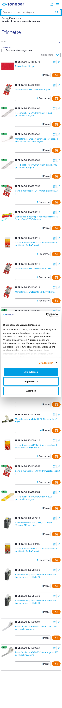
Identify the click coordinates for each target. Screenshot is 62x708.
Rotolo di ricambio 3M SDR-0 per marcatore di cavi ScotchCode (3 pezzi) (36, 549)
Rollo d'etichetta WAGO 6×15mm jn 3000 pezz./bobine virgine (33, 114)
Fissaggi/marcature (11, 18)
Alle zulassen (31, 372)
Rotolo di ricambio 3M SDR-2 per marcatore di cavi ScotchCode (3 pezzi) (36, 446)
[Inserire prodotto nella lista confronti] (54, 62)
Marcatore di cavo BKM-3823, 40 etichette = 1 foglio (36, 420)
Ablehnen (31, 391)
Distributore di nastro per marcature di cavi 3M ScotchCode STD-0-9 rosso (36, 218)
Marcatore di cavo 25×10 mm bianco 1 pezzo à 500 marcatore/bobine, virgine (36, 140)
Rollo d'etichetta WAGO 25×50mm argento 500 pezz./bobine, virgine (36, 653)
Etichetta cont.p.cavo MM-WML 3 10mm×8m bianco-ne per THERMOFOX (35, 575)
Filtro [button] (3, 41)
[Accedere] (52, 4)
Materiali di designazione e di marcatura (20, 21)
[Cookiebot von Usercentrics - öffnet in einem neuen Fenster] (46, 315)
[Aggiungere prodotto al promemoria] (59, 62)
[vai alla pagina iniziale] (15, 4)
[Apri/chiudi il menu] (58, 4)
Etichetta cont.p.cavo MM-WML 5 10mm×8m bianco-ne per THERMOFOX (35, 601)
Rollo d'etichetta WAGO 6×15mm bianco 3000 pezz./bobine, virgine (36, 166)
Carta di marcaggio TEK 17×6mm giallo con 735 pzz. (37, 192)
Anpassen (29, 381)
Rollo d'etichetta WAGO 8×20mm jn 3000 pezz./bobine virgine (33, 498)
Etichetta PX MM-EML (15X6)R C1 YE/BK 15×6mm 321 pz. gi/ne (33, 524)
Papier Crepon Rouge (24, 66)
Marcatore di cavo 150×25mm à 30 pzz (33, 268)
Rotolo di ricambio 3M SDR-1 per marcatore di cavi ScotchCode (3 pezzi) (36, 244)
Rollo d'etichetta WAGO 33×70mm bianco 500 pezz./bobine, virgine (36, 627)
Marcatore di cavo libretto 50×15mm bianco (35, 292)
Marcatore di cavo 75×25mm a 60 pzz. (32, 89)
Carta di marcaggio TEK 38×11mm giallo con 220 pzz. (37, 472)
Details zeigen (46, 362)
